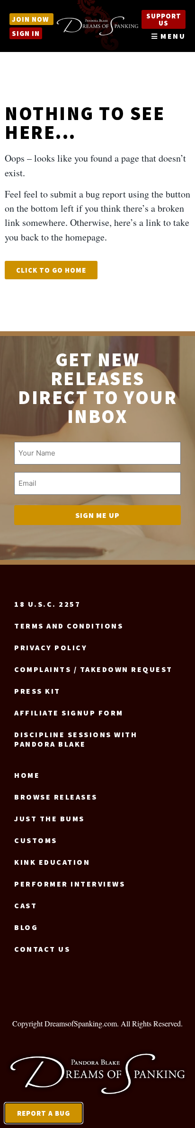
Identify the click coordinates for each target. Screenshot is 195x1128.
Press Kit (37, 691)
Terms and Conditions (68, 625)
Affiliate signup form (69, 712)
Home (27, 775)
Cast (25, 905)
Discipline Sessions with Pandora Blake (75, 739)
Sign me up (97, 515)
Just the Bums (49, 818)
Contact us (42, 949)
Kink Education (52, 862)
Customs (35, 840)
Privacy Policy (50, 647)
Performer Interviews (69, 883)
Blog (26, 927)
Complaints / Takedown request (93, 669)
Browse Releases (56, 796)
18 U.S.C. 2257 (47, 604)
